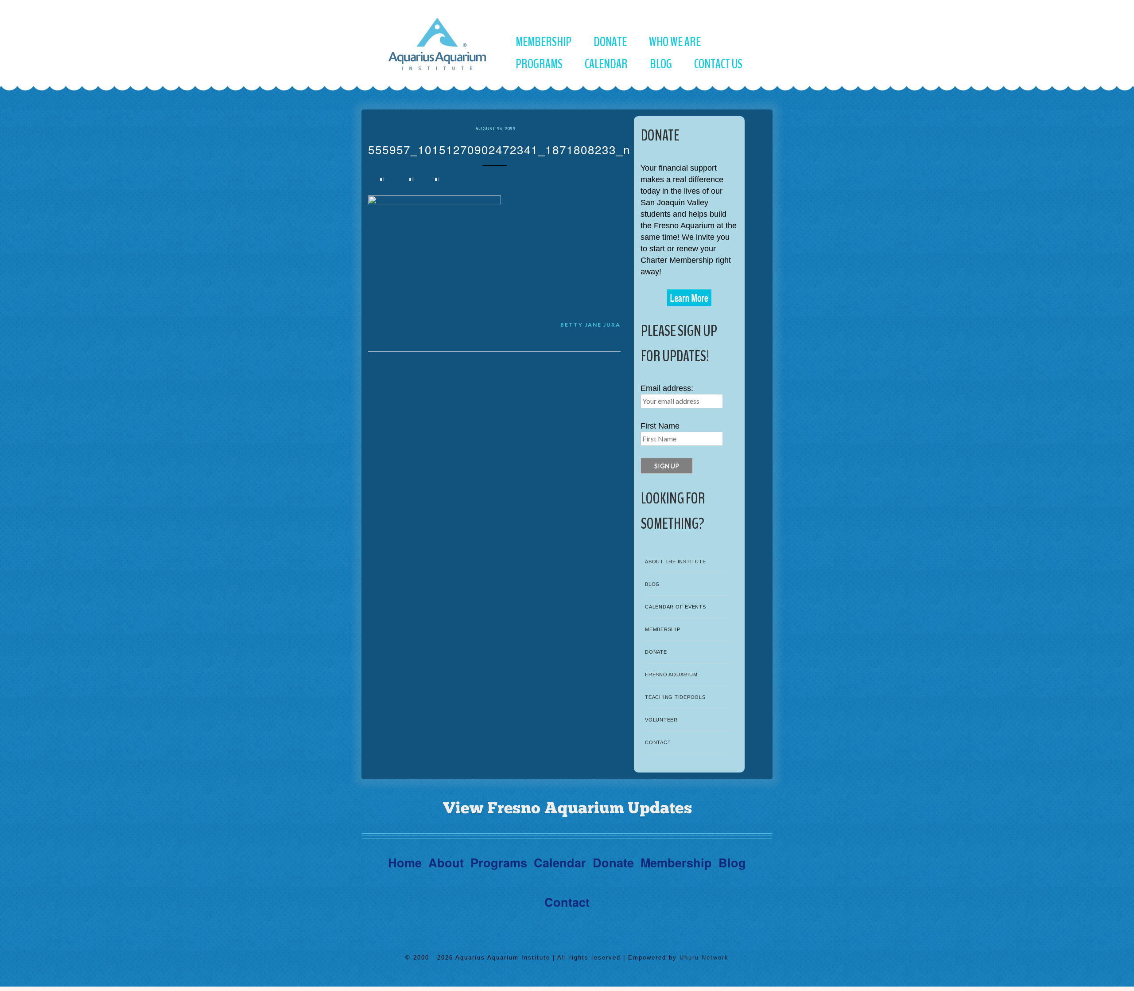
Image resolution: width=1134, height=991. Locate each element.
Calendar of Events (675, 606)
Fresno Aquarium (671, 674)
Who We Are (675, 42)
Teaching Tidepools (675, 697)
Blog (661, 64)
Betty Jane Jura (590, 324)
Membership (543, 42)
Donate (610, 42)
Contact (658, 742)
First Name (660, 425)
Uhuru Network (704, 957)
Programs (539, 64)
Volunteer (661, 719)
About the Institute (675, 561)
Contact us (718, 64)
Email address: (667, 388)
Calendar (606, 64)
